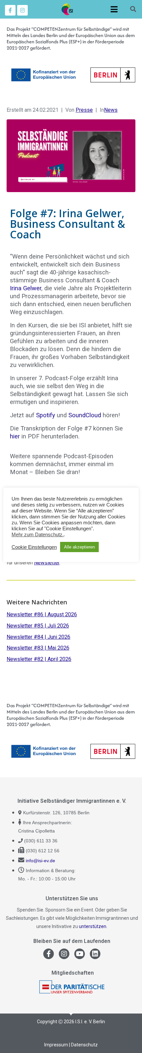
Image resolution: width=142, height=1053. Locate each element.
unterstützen (92, 926)
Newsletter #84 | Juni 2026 (38, 637)
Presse (84, 110)
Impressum (56, 1044)
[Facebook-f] (10, 10)
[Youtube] (79, 954)
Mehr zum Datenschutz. (38, 534)
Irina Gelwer (25, 288)
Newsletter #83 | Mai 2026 (38, 648)
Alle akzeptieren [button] (79, 547)
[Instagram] (22, 10)
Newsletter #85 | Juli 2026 (38, 626)
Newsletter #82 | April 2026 (39, 659)
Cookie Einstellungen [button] (34, 547)
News (111, 110)
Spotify (45, 415)
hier (15, 436)
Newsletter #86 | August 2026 (42, 614)
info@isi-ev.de (40, 860)
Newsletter (46, 562)
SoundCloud (84, 415)
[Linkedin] (95, 954)
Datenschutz (84, 1044)
